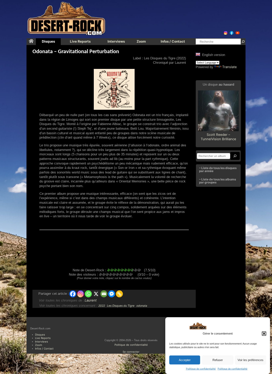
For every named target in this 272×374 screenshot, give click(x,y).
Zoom (38, 345)
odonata (141, 305)
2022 (101, 305)
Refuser (217, 360)
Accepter (185, 360)
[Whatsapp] (88, 293)
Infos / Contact (44, 348)
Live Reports (43, 338)
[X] (96, 293)
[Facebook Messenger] (111, 293)
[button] (264, 334)
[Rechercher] (243, 41)
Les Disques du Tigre (120, 305)
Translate (229, 67)
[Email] (103, 293)
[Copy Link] (119, 293)
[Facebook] (72, 293)
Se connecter (131, 351)
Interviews (41, 341)
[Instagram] (80, 293)
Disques (40, 334)
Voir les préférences (250, 360)
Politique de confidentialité (201, 368)
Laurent (91, 300)
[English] (198, 54)
